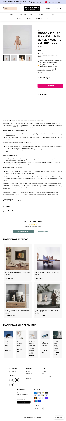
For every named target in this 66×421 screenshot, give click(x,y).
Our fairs (28, 371)
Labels (39, 19)
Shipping (6, 206)
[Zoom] (17, 39)
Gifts (29, 19)
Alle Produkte (27, 325)
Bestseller (21, 14)
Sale (48, 19)
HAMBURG (28, 378)
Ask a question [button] (43, 231)
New (11, 14)
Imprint (19, 392)
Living (32, 14)
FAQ (43, 373)
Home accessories (47, 14)
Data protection (21, 399)
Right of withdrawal (22, 394)
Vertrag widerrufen (24, 402)
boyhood (40, 46)
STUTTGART (29, 373)
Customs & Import (44, 78)
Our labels (44, 371)
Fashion (19, 19)
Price (39, 50)
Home (39, 30)
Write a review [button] (23, 231)
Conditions (20, 397)
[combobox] (10, 8)
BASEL (27, 376)
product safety (8, 211)
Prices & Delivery (46, 376)
